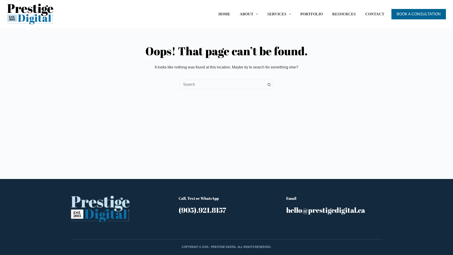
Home (224, 14)
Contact (374, 14)
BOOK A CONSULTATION (419, 14)
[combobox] (222, 84)
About (246, 14)
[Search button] (268, 84)
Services (276, 14)
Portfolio (311, 14)
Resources (344, 14)
